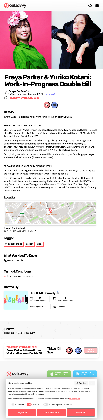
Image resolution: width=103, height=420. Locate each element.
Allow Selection (51, 412)
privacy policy (74, 398)
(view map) (50, 94)
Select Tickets (90, 350)
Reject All (22, 412)
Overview (82, 383)
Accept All (80, 412)
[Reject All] (92, 383)
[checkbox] (16, 404)
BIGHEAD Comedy (42, 293)
